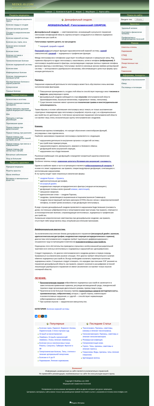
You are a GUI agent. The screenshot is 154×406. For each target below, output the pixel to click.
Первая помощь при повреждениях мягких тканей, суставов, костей (18, 138)
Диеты (124, 67)
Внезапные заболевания (16, 154)
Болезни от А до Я (64, 11)
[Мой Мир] (45, 316)
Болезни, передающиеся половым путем (16, 77)
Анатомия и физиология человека (132, 33)
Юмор (124, 83)
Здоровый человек (129, 28)
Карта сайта (104, 11)
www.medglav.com (120, 392)
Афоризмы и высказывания (133, 79)
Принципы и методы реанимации (14, 119)
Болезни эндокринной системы (19, 64)
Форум (78, 11)
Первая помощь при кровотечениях (14, 128)
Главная (48, 11)
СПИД (124, 55)
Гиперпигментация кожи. (93, 343)
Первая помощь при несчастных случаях (14, 150)
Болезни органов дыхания (17, 28)
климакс (74, 189)
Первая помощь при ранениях (19, 133)
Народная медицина (14, 166)
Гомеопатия (126, 71)
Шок (8, 114)
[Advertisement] (135, 127)
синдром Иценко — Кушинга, (52, 178)
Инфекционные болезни (16, 72)
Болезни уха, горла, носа (16, 42)
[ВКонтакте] (36, 316)
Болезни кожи (12, 68)
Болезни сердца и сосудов (17, 25)
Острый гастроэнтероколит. (50, 334)
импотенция (84, 189)
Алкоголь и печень (129, 47)
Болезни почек (12, 51)
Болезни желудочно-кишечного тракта (19, 20)
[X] (42, 316)
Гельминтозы (126, 59)
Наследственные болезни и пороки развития (17, 82)
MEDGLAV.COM (22, 4)
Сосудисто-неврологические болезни (18, 33)
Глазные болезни (13, 91)
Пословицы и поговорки (132, 87)
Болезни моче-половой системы (15, 47)
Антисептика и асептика (16, 99)
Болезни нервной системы (58, 309)
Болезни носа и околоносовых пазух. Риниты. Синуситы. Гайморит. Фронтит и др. (56, 345)
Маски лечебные (13, 174)
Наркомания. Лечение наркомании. (54, 361)
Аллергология (12, 87)
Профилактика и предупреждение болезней (133, 38)
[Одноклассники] (39, 316)
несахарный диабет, (48, 184)
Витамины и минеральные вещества (17, 179)
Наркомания (126, 51)
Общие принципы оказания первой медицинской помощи (18, 109)
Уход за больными (13, 158)
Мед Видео (90, 11)
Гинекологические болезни (17, 60)
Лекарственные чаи (129, 63)
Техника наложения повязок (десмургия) (18, 104)
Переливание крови (14, 123)
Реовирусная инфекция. (93, 340)
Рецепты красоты (13, 170)
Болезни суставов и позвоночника (14, 56)
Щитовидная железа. (91, 358)
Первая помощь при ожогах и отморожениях (18, 144)
